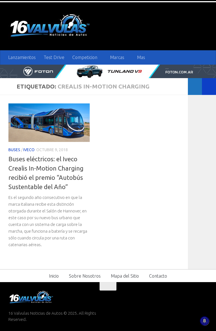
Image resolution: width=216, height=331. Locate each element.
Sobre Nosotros (85, 275)
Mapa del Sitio (125, 275)
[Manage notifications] (204, 320)
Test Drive (54, 57)
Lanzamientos (22, 57)
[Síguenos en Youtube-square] (193, 297)
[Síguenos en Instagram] (204, 297)
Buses (14, 150)
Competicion (84, 57)
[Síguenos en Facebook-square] (173, 297)
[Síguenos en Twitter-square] (183, 297)
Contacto (158, 275)
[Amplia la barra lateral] (209, 86)
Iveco (29, 150)
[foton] (108, 71)
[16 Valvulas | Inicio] (50, 26)
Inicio (54, 275)
